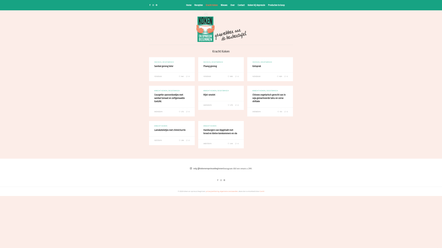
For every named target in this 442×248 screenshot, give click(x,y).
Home (188, 5)
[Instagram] (153, 5)
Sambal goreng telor (163, 66)
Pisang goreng (210, 66)
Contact (241, 5)
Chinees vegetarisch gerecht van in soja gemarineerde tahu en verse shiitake (269, 98)
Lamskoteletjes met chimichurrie (170, 130)
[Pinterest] (156, 5)
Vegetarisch (168, 62)
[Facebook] (150, 5)
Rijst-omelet (209, 94)
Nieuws (224, 5)
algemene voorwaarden (229, 191)
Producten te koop (276, 5)
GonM (262, 191)
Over (232, 5)
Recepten (198, 5)
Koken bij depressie (256, 5)
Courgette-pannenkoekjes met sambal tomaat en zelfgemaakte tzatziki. (169, 98)
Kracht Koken (212, 5)
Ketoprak (256, 66)
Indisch (157, 62)
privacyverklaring (212, 191)
